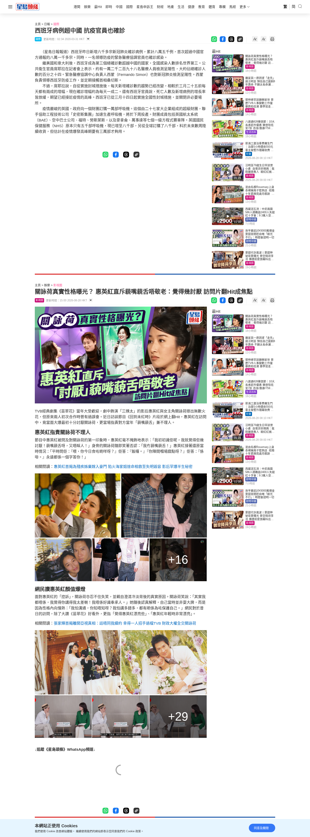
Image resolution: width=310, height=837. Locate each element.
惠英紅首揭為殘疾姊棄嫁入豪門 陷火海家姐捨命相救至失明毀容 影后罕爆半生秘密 (123, 467)
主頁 (38, 24)
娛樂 (47, 285)
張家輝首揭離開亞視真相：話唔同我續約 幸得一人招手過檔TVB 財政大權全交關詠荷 (125, 623)
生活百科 (251, 132)
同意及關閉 (261, 828)
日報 (47, 24)
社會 (248, 154)
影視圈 (250, 66)
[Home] (27, 6)
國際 (56, 24)
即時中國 (251, 219)
